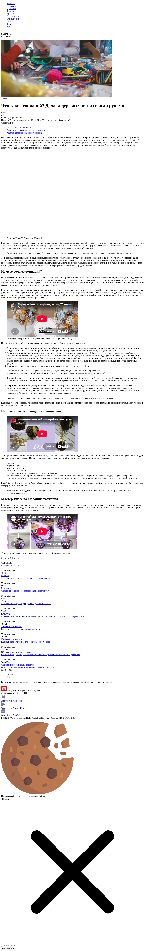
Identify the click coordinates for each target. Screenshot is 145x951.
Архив (10, 677)
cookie (35, 796)
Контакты (11, 26)
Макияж (5, 575)
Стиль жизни (13, 19)
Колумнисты (13, 16)
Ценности (11, 8)
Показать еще (8, 948)
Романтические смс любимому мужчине (20, 629)
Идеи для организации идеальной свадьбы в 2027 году (27, 667)
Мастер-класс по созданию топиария (24, 133)
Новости (11, 3)
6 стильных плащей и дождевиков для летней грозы (26, 603)
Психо (10, 21)
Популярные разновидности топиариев (26, 130)
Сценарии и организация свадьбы (17, 665)
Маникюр (6, 588)
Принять (5, 799)
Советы (10, 674)
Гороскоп (11, 6)
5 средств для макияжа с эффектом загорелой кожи (25, 578)
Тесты (10, 24)
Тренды (10, 11)
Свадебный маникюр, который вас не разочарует (25, 591)
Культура (5, 614)
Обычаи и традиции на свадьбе (16, 652)
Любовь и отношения (11, 626)
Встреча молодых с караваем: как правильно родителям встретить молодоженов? (40, 654)
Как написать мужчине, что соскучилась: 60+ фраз (25, 642)
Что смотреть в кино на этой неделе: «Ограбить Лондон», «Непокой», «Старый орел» (42, 616)
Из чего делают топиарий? (20, 127)
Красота (11, 13)
